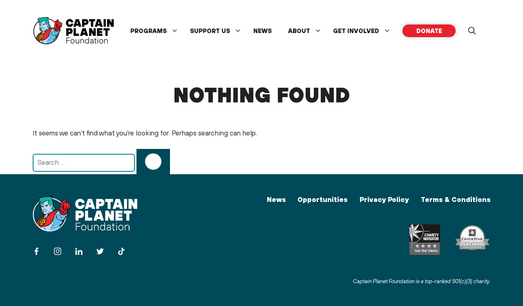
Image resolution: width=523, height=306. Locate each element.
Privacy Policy (384, 199)
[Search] (153, 161)
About (299, 30)
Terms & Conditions (455, 199)
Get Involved (356, 30)
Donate (429, 30)
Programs (148, 30)
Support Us (210, 30)
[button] (472, 31)
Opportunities (322, 199)
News (262, 30)
